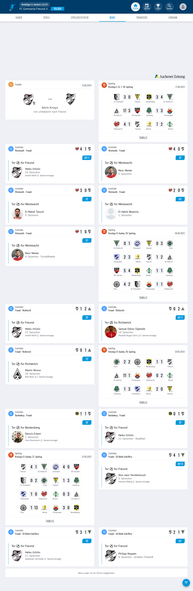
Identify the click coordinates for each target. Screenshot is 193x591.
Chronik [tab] (172, 17)
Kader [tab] (19, 17)
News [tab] (112, 17)
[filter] (186, 582)
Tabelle (143, 138)
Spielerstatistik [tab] (80, 17)
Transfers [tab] (141, 17)
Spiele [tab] (46, 17)
